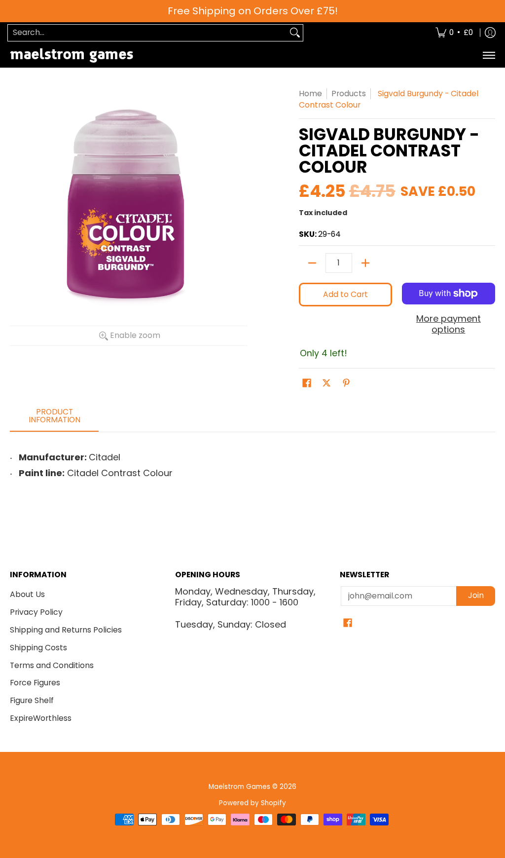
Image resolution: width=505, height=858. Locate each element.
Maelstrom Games (239, 786)
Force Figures (35, 682)
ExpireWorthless (41, 718)
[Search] (295, 33)
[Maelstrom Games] (71, 55)
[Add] (365, 263)
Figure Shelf (32, 700)
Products (348, 93)
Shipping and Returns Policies (66, 629)
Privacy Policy (36, 612)
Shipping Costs (38, 647)
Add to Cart (345, 294)
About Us (27, 594)
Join (476, 595)
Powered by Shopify (252, 803)
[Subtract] (312, 263)
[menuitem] (454, 32)
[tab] (54, 419)
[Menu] (488, 55)
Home (310, 93)
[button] (307, 383)
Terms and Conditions (52, 665)
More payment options (448, 324)
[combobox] (147, 33)
